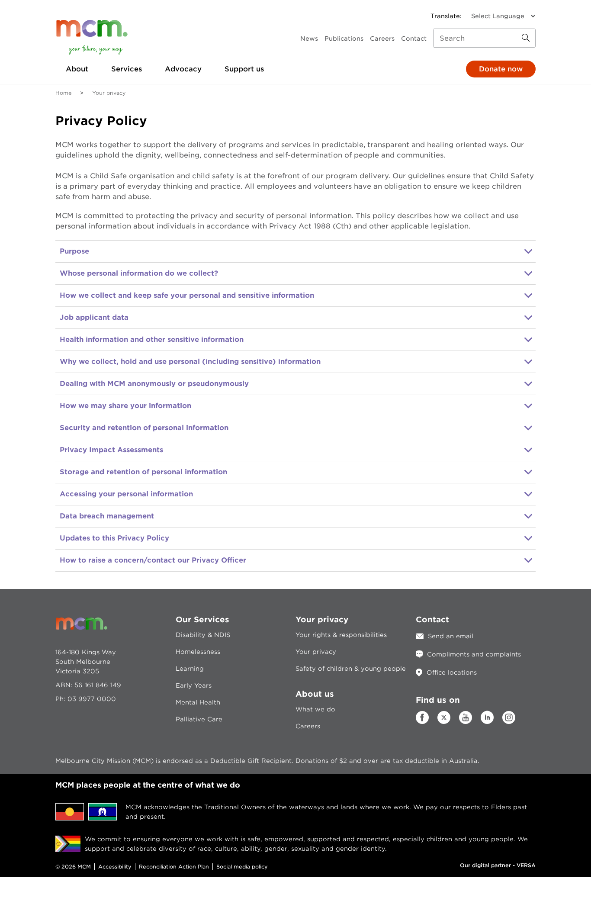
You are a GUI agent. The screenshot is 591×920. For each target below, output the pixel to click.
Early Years (194, 685)
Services (126, 69)
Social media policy (242, 866)
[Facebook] (422, 721)
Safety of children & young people (351, 668)
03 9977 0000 (91, 698)
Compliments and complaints (474, 654)
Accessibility (115, 866)
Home (63, 93)
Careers (382, 38)
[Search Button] (525, 38)
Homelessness (198, 651)
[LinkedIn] (487, 721)
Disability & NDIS (203, 634)
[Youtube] (465, 721)
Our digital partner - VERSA (498, 865)
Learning (190, 668)
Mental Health (198, 702)
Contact (414, 38)
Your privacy (316, 651)
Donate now (501, 69)
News (309, 38)
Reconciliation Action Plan (174, 866)
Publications (343, 38)
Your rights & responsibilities (341, 634)
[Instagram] (508, 721)
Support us (244, 69)
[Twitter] (443, 717)
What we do (315, 709)
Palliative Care (199, 719)
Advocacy (183, 69)
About (77, 69)
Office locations (452, 672)
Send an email (450, 636)
